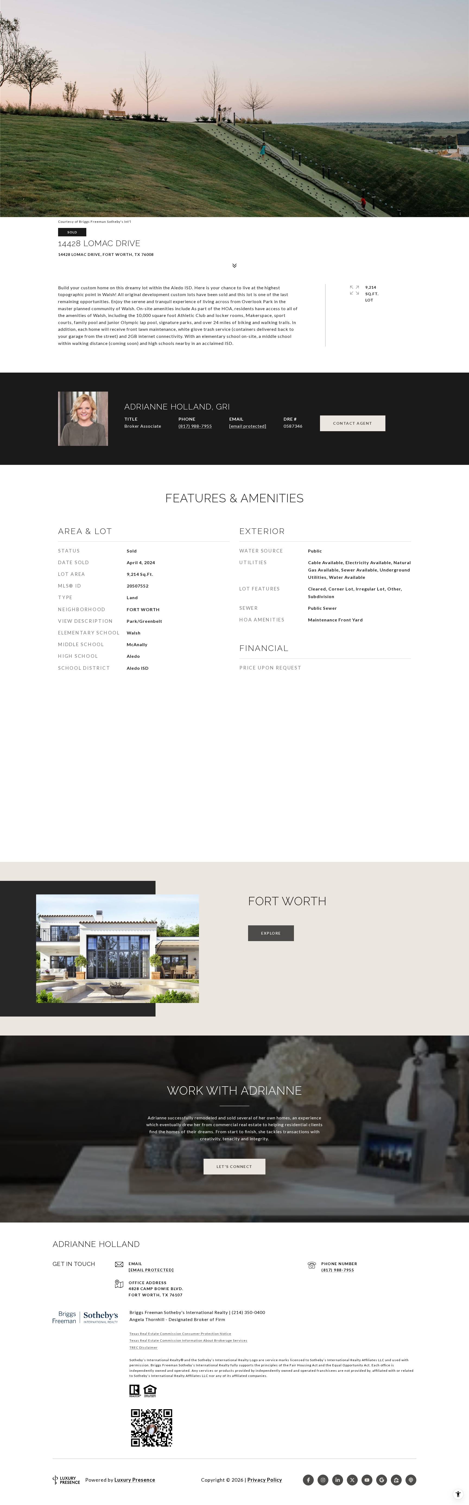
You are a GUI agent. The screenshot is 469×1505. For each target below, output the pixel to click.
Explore (271, 933)
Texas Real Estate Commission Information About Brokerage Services (188, 1340)
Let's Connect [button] (234, 1166)
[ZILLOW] (396, 1480)
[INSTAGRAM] (323, 1480)
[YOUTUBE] (367, 1480)
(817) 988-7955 (195, 425)
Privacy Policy (265, 1480)
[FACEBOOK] (308, 1480)
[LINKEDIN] (337, 1480)
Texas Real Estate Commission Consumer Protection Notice (180, 1334)
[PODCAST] (410, 1480)
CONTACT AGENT (352, 423)
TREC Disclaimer (143, 1347)
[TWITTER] (352, 1480)
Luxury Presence (135, 1480)
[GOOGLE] (381, 1480)
